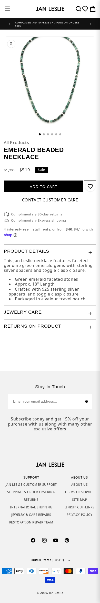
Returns (31, 499)
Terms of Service (80, 492)
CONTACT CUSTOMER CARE (50, 200)
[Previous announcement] (9, 23)
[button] (7, 8)
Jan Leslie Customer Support (31, 484)
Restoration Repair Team (31, 522)
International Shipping (31, 507)
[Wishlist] (85, 9)
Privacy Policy (79, 514)
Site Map (79, 499)
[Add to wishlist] (90, 186)
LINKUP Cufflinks (80, 507)
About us (79, 484)
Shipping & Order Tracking (31, 492)
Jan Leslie (56, 593)
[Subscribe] (86, 401)
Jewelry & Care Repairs (31, 514)
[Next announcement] (90, 23)
